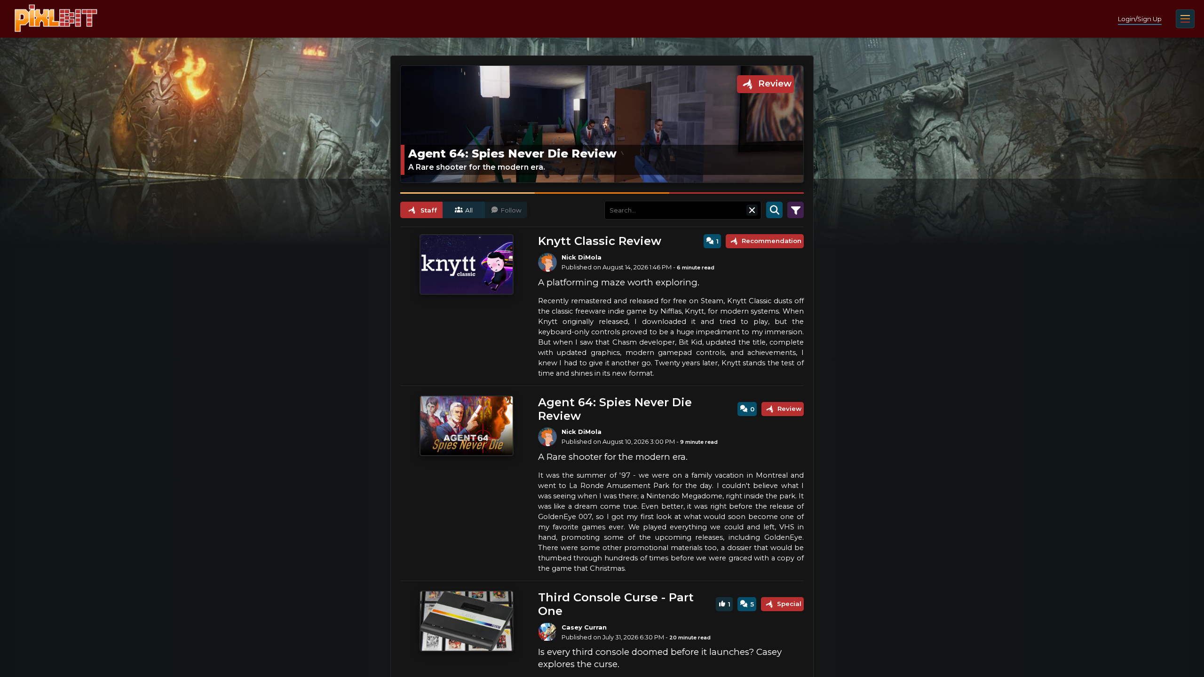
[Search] (774, 210)
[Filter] (795, 210)
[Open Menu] (1185, 18)
